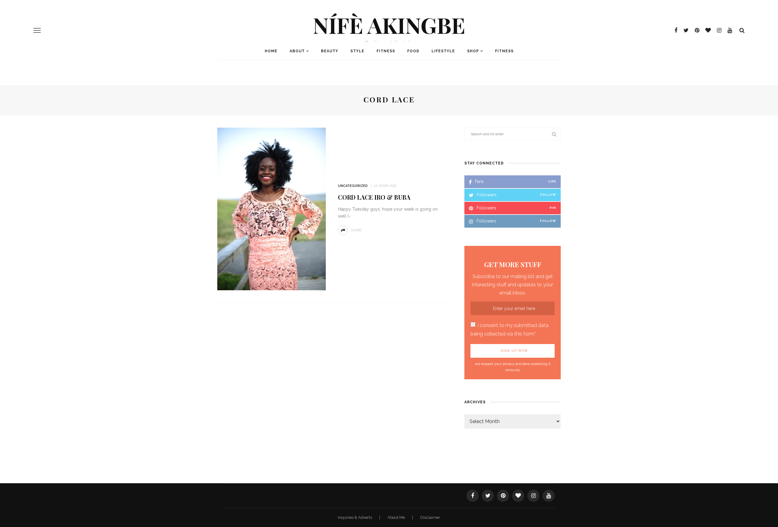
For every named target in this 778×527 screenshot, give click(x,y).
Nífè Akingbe (389, 24)
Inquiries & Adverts (355, 517)
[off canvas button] (37, 30)
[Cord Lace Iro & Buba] (271, 209)
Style (357, 51)
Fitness (386, 51)
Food (413, 51)
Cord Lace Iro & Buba (374, 197)
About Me (396, 517)
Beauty (329, 51)
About (297, 51)
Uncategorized (353, 186)
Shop (473, 51)
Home (271, 51)
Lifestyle (443, 51)
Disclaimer (430, 517)
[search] (742, 30)
